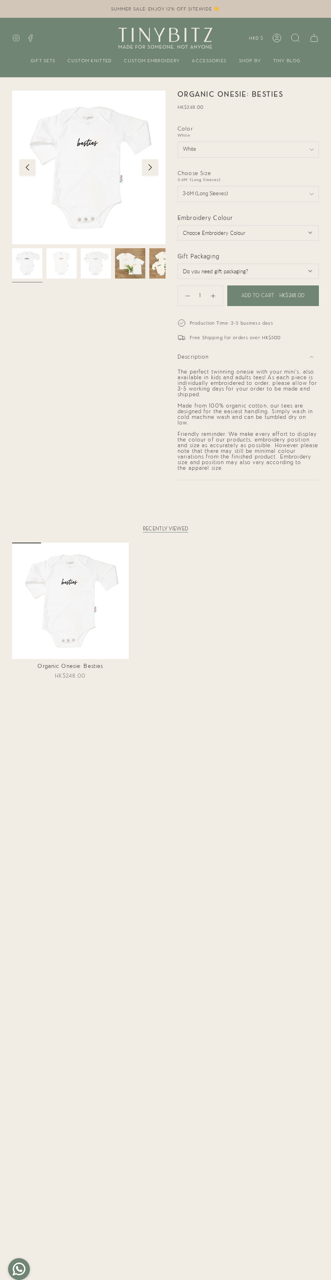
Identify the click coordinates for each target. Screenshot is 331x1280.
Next (150, 167)
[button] (43, 61)
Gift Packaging (199, 256)
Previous (27, 167)
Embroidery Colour (205, 218)
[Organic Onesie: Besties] (70, 601)
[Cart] (314, 38)
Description (193, 357)
